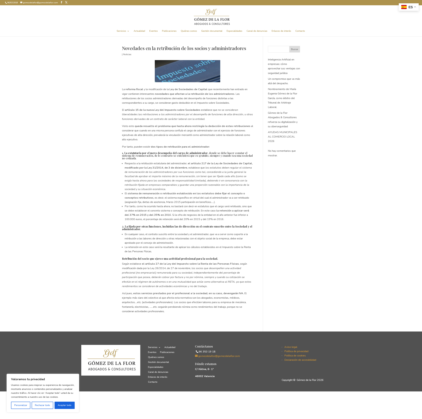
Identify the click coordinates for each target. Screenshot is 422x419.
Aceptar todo (64, 405)
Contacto (300, 31)
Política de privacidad (296, 351)
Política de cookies (295, 355)
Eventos (153, 31)
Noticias (127, 54)
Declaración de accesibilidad (300, 360)
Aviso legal (290, 347)
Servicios (121, 31)
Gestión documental (211, 31)
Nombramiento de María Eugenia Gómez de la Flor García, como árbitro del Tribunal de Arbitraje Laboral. (282, 98)
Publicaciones (169, 31)
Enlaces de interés (281, 31)
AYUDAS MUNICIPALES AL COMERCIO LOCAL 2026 (282, 136)
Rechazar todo (42, 405)
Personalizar (20, 405)
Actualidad (139, 31)
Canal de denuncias (257, 31)
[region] (43, 393)
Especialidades (234, 31)
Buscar (294, 49)
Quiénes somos (189, 31)
